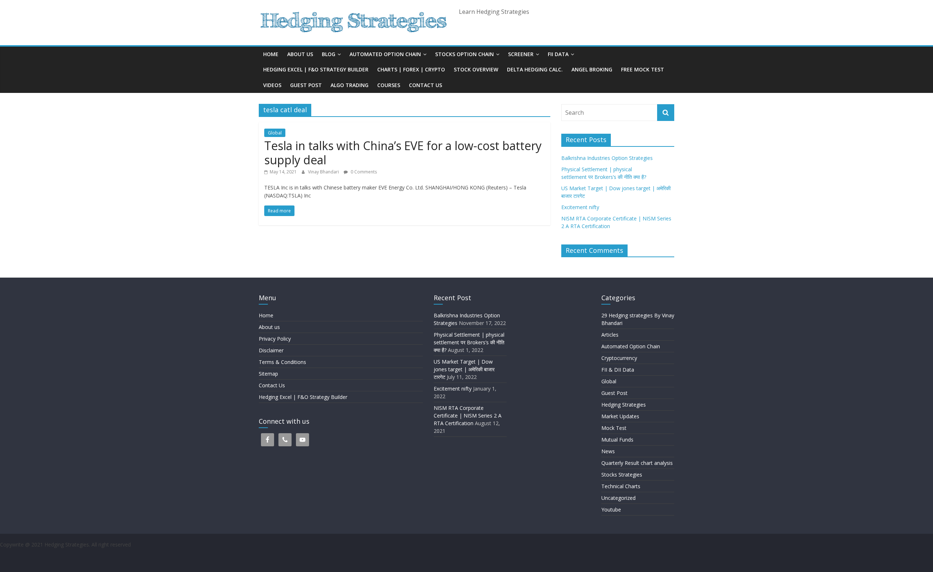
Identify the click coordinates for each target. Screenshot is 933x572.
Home (270, 54)
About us (300, 54)
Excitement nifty (580, 207)
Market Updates (620, 416)
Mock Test (613, 427)
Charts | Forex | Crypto (411, 69)
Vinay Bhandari (324, 172)
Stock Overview (476, 69)
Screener (521, 54)
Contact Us (425, 85)
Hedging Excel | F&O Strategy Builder (315, 69)
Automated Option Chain (385, 54)
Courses (388, 85)
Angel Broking (591, 69)
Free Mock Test (642, 69)
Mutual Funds (617, 439)
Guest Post (306, 85)
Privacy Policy (275, 338)
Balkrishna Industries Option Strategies (607, 157)
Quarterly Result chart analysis (637, 462)
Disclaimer (271, 350)
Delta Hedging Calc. (535, 69)
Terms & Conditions (282, 362)
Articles (609, 334)
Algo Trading (349, 85)
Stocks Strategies (621, 474)
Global (275, 133)
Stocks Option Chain (464, 54)
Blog (328, 54)
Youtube (611, 509)
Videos (272, 85)
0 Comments (363, 172)
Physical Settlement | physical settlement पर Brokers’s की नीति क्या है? (470, 342)
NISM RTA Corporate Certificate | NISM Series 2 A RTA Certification (467, 415)
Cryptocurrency (619, 357)
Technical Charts (620, 486)
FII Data (558, 54)
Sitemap (268, 373)
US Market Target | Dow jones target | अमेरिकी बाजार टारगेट (464, 369)
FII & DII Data (617, 369)
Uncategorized (618, 497)
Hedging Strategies (623, 404)
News (608, 451)
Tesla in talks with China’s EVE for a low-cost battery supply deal (403, 152)
